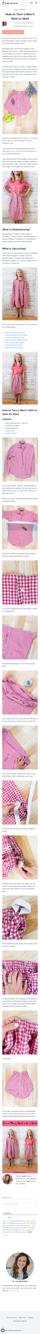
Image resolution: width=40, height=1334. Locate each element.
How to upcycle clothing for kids (16, 340)
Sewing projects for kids (13, 345)
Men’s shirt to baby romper (14, 342)
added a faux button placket (15, 151)
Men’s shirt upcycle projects (15, 332)
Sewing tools (9, 431)
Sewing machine (11, 433)
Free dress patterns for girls (15, 337)
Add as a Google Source (13, 32)
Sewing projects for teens (14, 347)
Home (16, 9)
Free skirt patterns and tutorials (16, 335)
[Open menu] (31, 2)
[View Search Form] (36, 2)
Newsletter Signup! (20, 1321)
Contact (30, 1317)
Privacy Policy (12, 1317)
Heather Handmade (21, 26)
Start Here (22, 1317)
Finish (4, 609)
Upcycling (22, 9)
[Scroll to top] (35, 1331)
